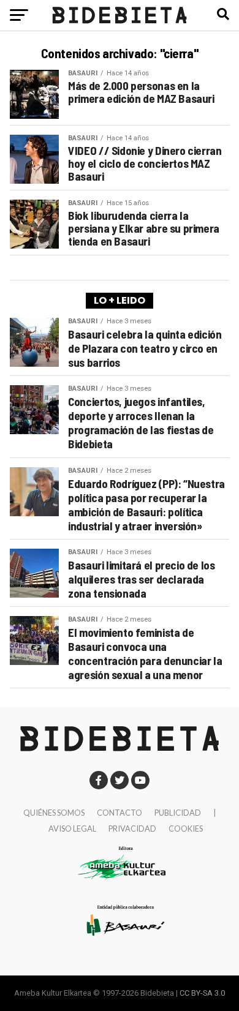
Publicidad (177, 812)
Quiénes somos (54, 812)
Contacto (119, 812)
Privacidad (132, 828)
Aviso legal (72, 828)
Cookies (186, 828)
